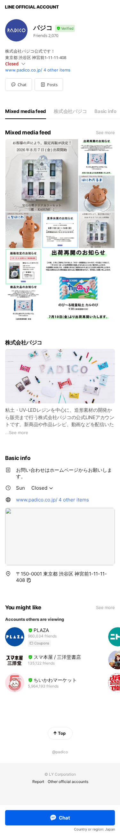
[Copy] (29, 580)
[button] (49, 84)
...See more (16, 432)
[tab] (25, 111)
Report (38, 781)
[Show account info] (65, 28)
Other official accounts (68, 781)
